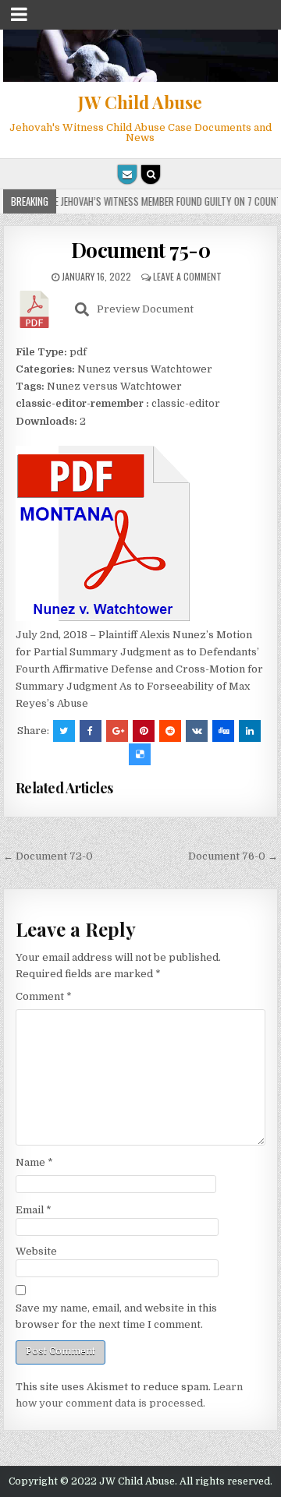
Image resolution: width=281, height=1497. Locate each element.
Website (36, 1251)
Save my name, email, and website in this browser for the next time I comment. (116, 1316)
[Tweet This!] (64, 731)
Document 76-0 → (233, 856)
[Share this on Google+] (117, 731)
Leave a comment (187, 276)
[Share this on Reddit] (170, 731)
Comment (44, 996)
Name (34, 1162)
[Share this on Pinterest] (144, 731)
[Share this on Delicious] (140, 754)
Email (34, 1210)
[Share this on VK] (197, 731)
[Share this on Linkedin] (250, 731)
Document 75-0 (141, 249)
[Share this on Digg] (223, 731)
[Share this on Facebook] (90, 731)
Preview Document (145, 309)
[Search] (150, 174)
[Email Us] (127, 174)
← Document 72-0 (48, 856)
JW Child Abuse (140, 102)
